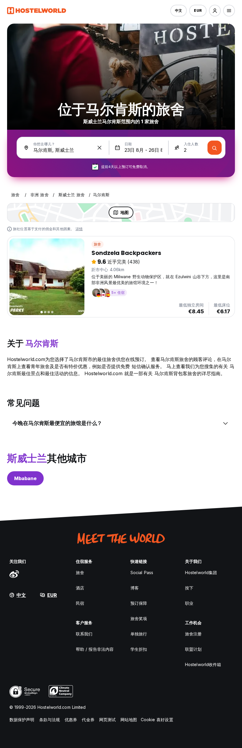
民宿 (80, 603)
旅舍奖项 (138, 618)
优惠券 (71, 719)
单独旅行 (138, 633)
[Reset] (99, 148)
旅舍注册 (193, 633)
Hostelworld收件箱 (203, 664)
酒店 (80, 587)
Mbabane (25, 478)
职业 (189, 603)
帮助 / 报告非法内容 (95, 649)
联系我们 (84, 633)
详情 (79, 229)
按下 (189, 587)
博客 (134, 587)
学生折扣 (138, 649)
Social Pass (141, 572)
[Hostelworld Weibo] (14, 574)
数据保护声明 (22, 719)
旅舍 (97, 244)
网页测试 (107, 719)
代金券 (88, 719)
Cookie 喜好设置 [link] (157, 719)
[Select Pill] (215, 11)
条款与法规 (49, 719)
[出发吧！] (214, 148)
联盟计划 (193, 649)
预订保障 (138, 603)
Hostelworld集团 (201, 572)
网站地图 (128, 719)
